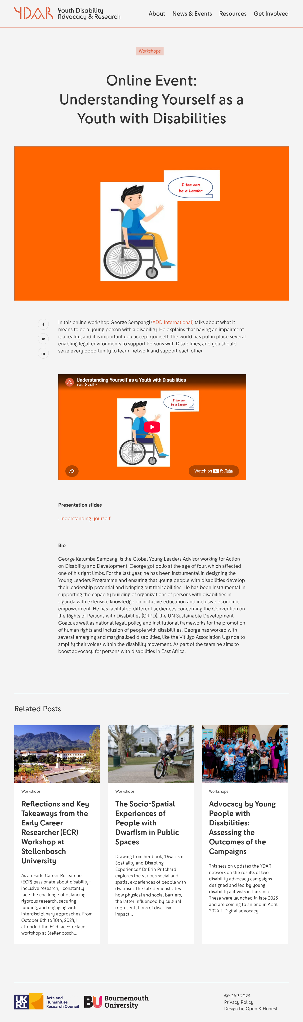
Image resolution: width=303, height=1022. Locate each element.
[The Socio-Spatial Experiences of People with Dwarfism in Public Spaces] (151, 834)
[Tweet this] (43, 338)
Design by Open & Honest (250, 1009)
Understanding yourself (84, 518)
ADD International (172, 322)
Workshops (150, 51)
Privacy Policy (239, 1002)
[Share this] (43, 324)
